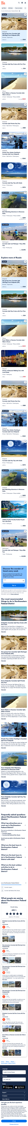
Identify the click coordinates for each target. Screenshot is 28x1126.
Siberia (12, 1061)
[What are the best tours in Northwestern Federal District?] (25, 847)
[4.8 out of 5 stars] (14, 914)
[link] (14, 27)
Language (4, 1068)
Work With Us (5, 1099)
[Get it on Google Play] (7, 1087)
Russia (7, 1061)
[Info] (19, 11)
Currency (4, 1076)
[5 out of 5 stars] (14, 924)
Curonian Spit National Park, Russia (11, 835)
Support (4, 1092)
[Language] (22, 3)
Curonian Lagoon (6, 833)
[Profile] (25, 3)
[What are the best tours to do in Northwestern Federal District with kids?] (25, 857)
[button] (14, 27)
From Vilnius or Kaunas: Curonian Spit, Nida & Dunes (14, 1035)
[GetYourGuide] (3, 3)
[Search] (19, 3)
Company (4, 1096)
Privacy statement (15, 594)
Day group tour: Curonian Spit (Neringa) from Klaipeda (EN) (13, 945)
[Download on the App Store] (19, 1087)
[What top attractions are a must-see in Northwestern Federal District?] (25, 825)
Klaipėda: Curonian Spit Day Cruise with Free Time (13, 921)
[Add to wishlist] (25, 14)
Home (2, 1061)
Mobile (4, 1084)
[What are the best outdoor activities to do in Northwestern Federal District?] (25, 868)
